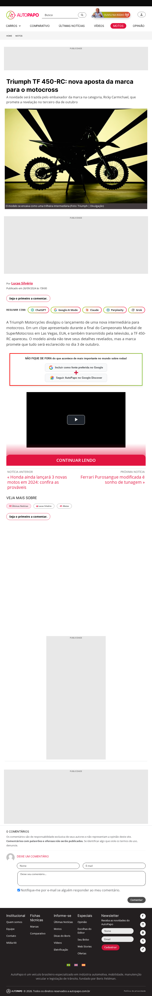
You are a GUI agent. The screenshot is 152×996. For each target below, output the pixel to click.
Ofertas (82, 953)
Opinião (82, 922)
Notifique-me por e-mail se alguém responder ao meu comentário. (70, 890)
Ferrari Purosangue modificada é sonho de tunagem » (113, 479)
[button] (82, 15)
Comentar (136, 900)
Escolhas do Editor (84, 930)
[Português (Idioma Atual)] (68, 964)
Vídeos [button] (99, 25)
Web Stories (85, 946)
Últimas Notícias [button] (72, 25)
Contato (11, 936)
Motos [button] (118, 25)
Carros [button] (12, 25)
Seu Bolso (83, 939)
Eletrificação (61, 949)
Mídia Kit (11, 942)
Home (9, 36)
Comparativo (38, 933)
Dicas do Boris (62, 936)
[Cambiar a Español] (83, 964)
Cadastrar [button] (110, 947)
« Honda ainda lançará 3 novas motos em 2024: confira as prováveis (37, 482)
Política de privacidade (135, 991)
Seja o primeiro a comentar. (28, 298)
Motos (18, 36)
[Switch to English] (76, 964)
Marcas (34, 926)
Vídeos (58, 942)
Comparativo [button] (40, 25)
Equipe (10, 929)
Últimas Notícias (19, 506)
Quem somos (14, 922)
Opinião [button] (138, 25)
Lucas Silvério (22, 283)
